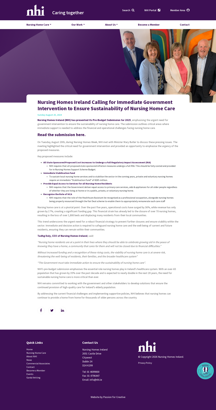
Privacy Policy (145, 362)
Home (29, 349)
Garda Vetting (33, 377)
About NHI (31, 356)
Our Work (77, 24)
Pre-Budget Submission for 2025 (112, 120)
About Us (110, 24)
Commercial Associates (38, 363)
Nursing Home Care (37, 24)
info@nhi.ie (96, 379)
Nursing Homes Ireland (35, 10)
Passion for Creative (114, 397)
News (29, 359)
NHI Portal (150, 10)
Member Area (177, 10)
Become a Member (149, 24)
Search (126, 10)
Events (29, 374)
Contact (185, 24)
